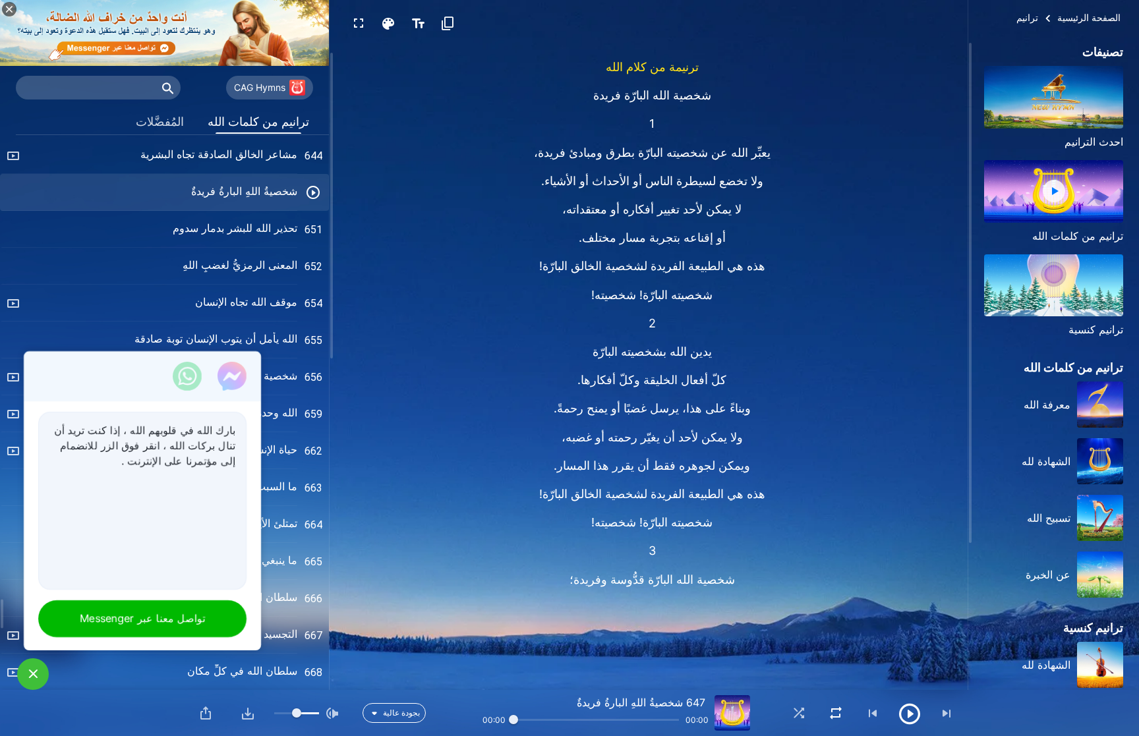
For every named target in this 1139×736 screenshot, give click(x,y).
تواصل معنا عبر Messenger (142, 618)
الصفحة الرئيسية (1089, 17)
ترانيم (1027, 17)
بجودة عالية (401, 713)
